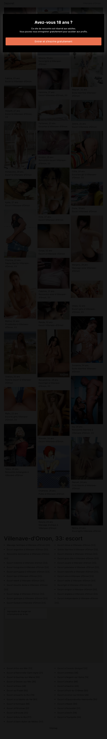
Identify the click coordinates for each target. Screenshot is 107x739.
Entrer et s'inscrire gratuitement (53, 41)
